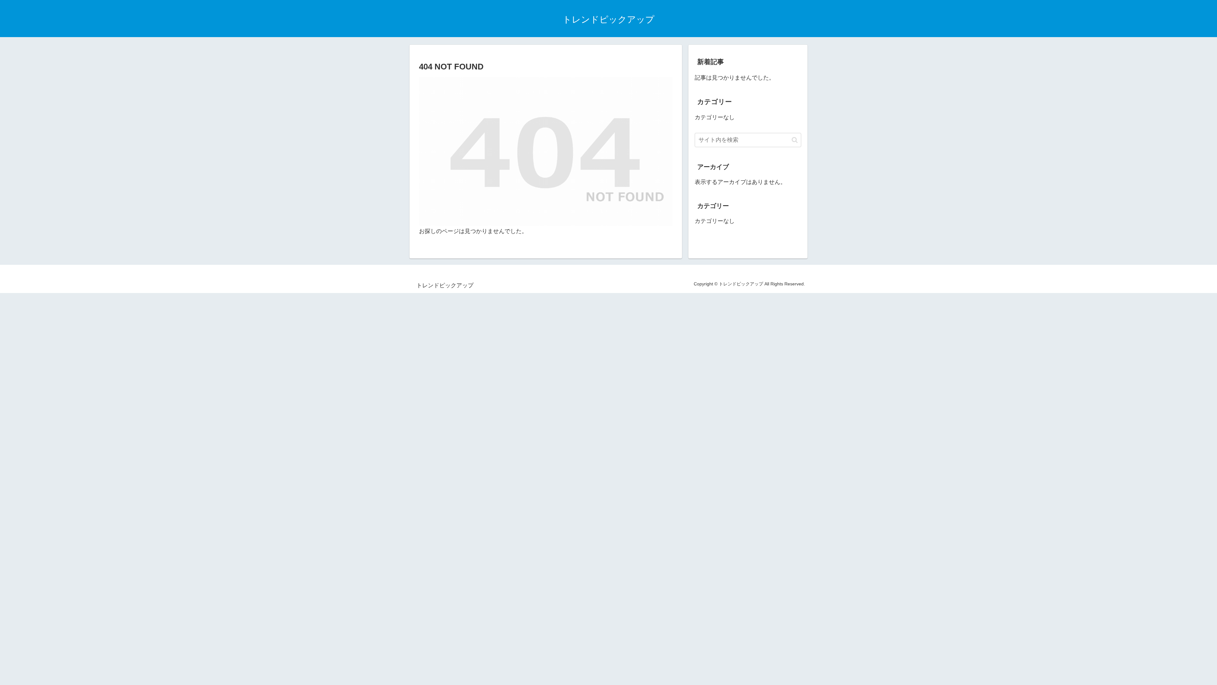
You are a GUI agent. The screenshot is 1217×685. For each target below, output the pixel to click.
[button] (794, 140)
